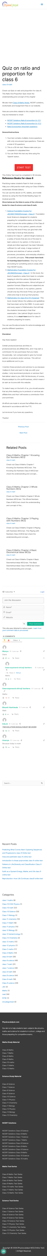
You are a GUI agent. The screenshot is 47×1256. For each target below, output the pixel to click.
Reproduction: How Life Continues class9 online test (22, 879)
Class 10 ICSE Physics (11, 904)
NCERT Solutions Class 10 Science (15, 1156)
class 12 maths (8, 942)
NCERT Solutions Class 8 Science (15, 1143)
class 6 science (8, 960)
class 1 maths (7, 900)
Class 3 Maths (7, 953)
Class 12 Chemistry (9, 938)
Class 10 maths (8, 1062)
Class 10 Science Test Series (13, 1221)
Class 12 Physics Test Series (13, 1230)
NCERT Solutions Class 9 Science (15, 1149)
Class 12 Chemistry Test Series (14, 1233)
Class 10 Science (8, 912)
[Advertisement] (23, 34)
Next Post (23, 433)
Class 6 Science (8, 1084)
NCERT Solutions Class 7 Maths (14, 1140)
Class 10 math (7, 908)
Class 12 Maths (8, 1069)
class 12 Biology (8, 930)
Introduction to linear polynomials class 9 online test (22, 861)
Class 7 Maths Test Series (12, 1177)
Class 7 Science (8, 1087)
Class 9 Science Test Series (13, 1218)
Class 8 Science (8, 1090)
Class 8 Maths (7, 1056)
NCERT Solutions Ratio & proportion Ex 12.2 (24, 123)
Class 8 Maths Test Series (12, 1180)
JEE (3, 987)
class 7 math (7, 964)
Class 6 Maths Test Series (12, 1174)
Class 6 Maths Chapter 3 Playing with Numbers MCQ (22, 519)
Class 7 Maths (7, 1053)
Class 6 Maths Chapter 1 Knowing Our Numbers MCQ (22, 456)
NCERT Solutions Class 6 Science (15, 1131)
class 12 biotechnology (11, 934)
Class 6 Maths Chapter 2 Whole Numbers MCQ (21, 488)
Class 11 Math (7, 923)
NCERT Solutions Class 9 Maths (14, 1152)
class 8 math (7, 972)
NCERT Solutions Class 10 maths (15, 1159)
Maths (4, 991)
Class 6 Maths (7, 1050)
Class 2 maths (7, 949)
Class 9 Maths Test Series (12, 1184)
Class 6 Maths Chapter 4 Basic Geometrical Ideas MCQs (21, 551)
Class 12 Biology (8, 1112)
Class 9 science (8, 983)
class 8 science (8, 975)
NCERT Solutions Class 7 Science (15, 1137)
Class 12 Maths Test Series (12, 1193)
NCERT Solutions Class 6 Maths (14, 1134)
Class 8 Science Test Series (13, 1215)
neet (4, 994)
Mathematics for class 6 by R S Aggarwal (23, 298)
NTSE (4, 998)
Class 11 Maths (8, 1065)
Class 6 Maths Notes (21, 103)
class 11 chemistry (9, 919)
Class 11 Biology (8, 915)
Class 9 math (7, 979)
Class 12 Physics (8, 1109)
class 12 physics (8, 945)
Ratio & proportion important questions (22, 127)
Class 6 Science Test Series (13, 1208)
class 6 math (7, 85)
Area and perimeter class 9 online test (16, 857)
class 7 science (8, 968)
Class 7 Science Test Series (12, 1212)
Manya (18, 673)
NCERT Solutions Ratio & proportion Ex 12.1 (24, 120)
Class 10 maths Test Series (12, 1187)
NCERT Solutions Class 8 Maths (14, 1146)
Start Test (24, 167)
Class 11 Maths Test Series (12, 1190)
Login (42, 592)
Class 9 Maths (7, 1059)
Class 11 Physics (8, 1100)
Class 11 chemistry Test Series (14, 1227)
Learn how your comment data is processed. (21, 629)
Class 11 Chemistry (9, 1103)
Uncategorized (8, 1002)
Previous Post (23, 427)
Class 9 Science (8, 1093)
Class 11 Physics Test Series (13, 1224)
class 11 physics (8, 927)
